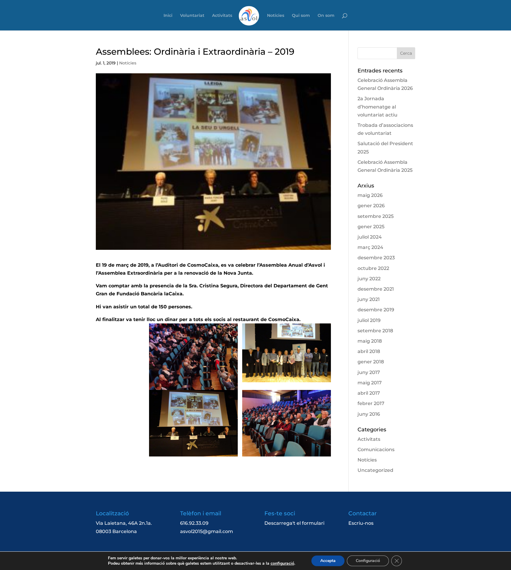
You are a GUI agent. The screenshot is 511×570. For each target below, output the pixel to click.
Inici (168, 15)
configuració (282, 563)
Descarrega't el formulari (294, 523)
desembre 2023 (376, 257)
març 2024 (370, 247)
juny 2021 (369, 299)
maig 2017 (370, 383)
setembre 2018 (375, 330)
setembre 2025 (376, 216)
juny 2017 (369, 372)
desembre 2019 (376, 309)
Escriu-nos (360, 523)
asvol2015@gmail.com (206, 531)
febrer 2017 (371, 403)
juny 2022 (369, 278)
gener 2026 (371, 205)
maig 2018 (370, 341)
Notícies (275, 15)
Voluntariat (192, 15)
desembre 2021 (376, 289)
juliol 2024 (370, 237)
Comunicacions (376, 449)
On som (326, 15)
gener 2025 (371, 226)
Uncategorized (375, 470)
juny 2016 (369, 414)
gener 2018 (371, 362)
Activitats (222, 15)
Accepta (328, 560)
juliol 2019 (369, 320)
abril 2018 (369, 351)
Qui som (301, 15)
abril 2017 (369, 393)
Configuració (368, 560)
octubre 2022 (373, 268)
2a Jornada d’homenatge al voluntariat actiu (377, 106)
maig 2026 (370, 195)
